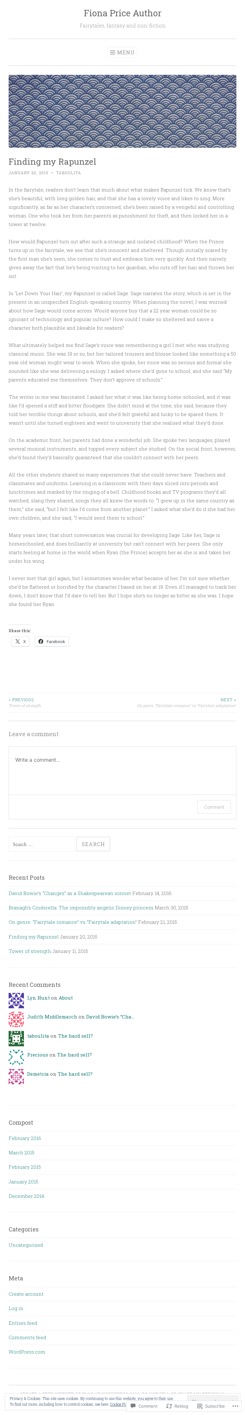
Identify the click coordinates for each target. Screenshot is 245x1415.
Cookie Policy (121, 1404)
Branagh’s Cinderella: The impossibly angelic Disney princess (81, 907)
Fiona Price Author (122, 13)
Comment (214, 807)
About (66, 997)
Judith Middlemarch (52, 1016)
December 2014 (26, 1196)
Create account (26, 1294)
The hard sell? (75, 1036)
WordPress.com (27, 1351)
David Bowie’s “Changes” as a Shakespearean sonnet (70, 893)
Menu (126, 52)
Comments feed (27, 1337)
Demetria (38, 1074)
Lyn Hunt (38, 997)
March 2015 (21, 1152)
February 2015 (25, 1167)
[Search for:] (42, 844)
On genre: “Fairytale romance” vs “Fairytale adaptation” (186, 702)
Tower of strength (25, 702)
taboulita (68, 172)
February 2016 (25, 1138)
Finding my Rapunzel (34, 936)
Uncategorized (26, 1245)
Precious (37, 1054)
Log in (16, 1308)
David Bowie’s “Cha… (110, 1016)
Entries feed (23, 1323)
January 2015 (23, 1181)
